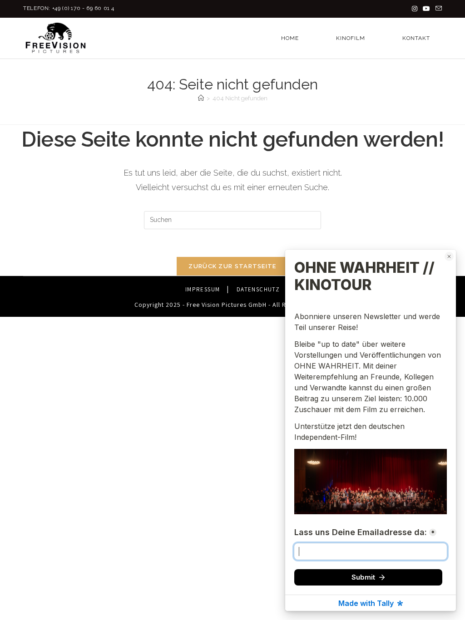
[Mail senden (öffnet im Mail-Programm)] (437, 8)
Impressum (202, 289)
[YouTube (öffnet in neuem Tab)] (426, 8)
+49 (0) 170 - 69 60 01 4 (83, 8)
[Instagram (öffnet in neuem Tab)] (414, 8)
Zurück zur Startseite (232, 266)
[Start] (201, 98)
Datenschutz (258, 289)
